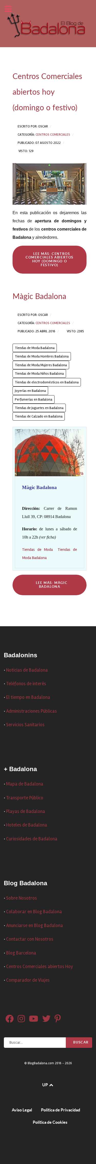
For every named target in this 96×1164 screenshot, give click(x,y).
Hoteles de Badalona (26, 825)
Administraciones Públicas (31, 711)
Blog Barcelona (21, 953)
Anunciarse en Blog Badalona (34, 926)
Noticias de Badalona (27, 670)
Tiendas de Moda (37, 549)
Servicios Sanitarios (25, 725)
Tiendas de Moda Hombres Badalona (42, 356)
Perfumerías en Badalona (33, 399)
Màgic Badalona (39, 297)
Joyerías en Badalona (30, 391)
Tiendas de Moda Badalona (35, 348)
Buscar (80, 1042)
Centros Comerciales (53, 134)
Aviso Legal (22, 1110)
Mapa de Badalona (24, 784)
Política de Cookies (50, 1122)
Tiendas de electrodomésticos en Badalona (47, 382)
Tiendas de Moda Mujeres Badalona (41, 365)
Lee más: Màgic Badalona (51, 585)
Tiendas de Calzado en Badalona (38, 416)
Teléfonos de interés (26, 684)
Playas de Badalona (25, 811)
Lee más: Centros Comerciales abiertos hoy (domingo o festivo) (49, 259)
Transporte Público (24, 798)
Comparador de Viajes (28, 980)
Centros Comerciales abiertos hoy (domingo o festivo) (47, 92)
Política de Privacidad (60, 1110)
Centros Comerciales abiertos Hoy (39, 967)
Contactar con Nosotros (29, 939)
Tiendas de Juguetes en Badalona (39, 408)
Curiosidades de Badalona (31, 839)
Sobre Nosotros (21, 898)
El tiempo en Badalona (28, 697)
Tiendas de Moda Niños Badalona (39, 373)
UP (45, 1084)
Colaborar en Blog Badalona (34, 912)
